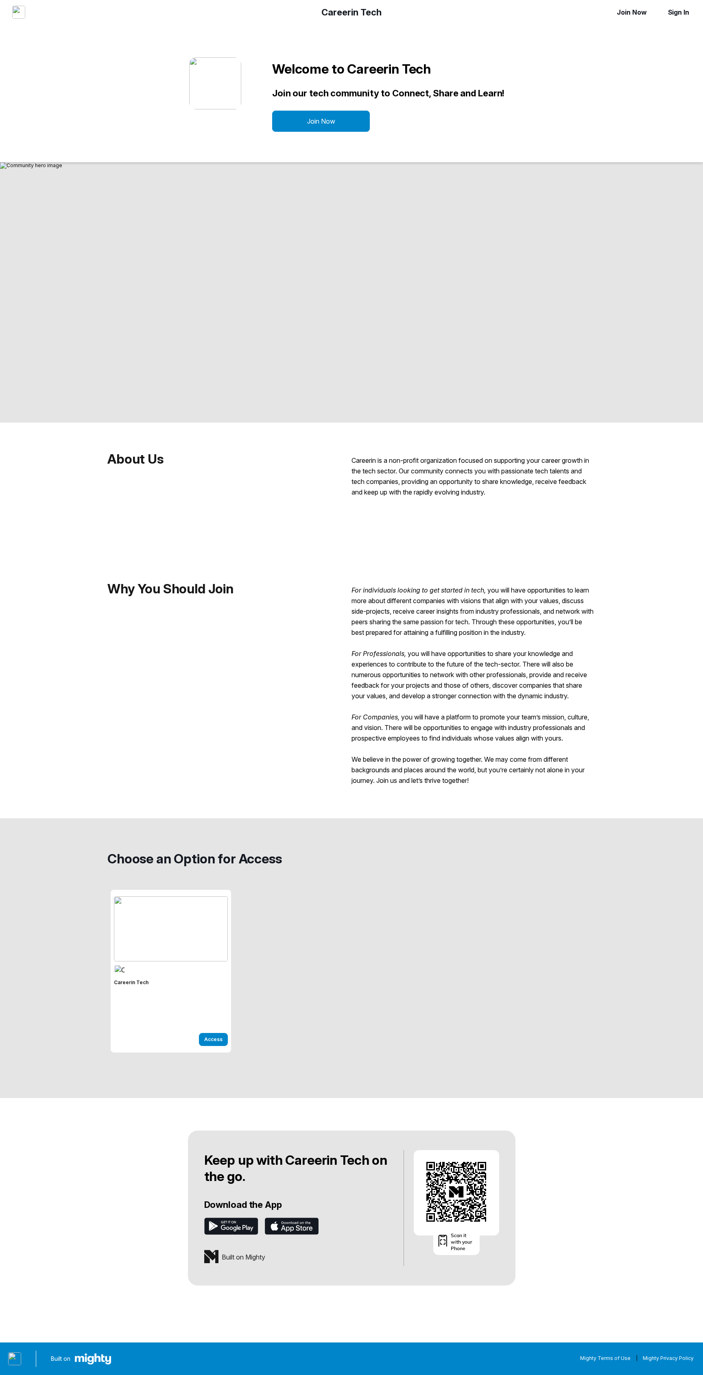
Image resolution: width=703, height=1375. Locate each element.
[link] (171, 971)
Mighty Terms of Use (605, 1358)
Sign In (678, 12)
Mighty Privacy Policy (668, 1358)
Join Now (631, 12)
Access (213, 1039)
